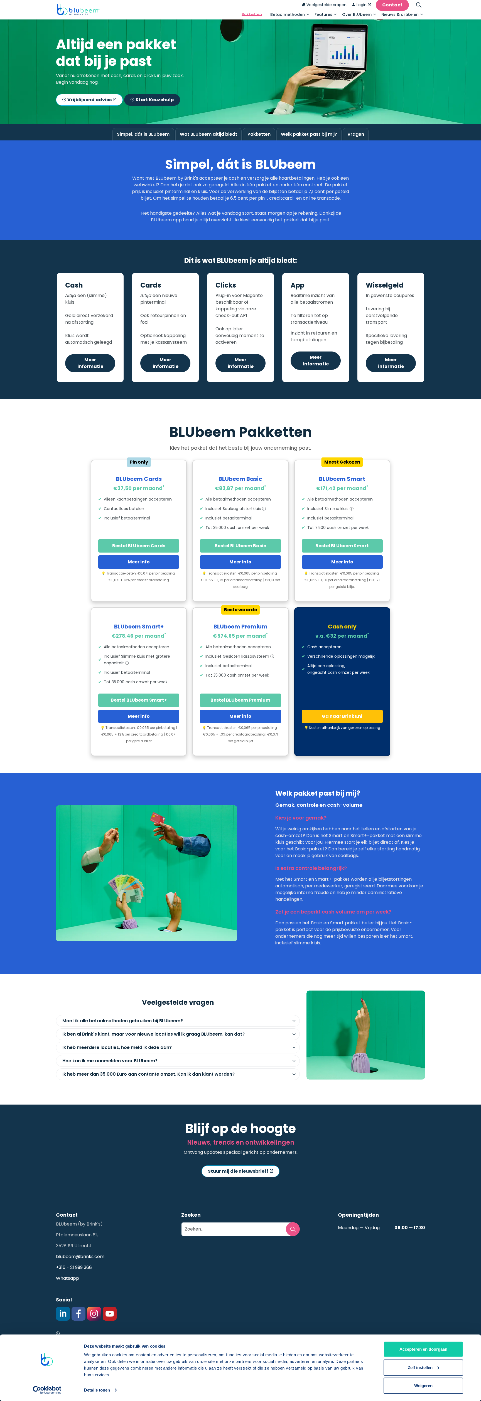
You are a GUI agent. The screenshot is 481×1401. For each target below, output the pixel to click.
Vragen (355, 134)
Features (323, 14)
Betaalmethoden (287, 14)
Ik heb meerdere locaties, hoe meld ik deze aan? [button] (117, 1047)
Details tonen (97, 1390)
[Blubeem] (78, 9)
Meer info (139, 562)
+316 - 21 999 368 (74, 1267)
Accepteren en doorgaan (423, 1349)
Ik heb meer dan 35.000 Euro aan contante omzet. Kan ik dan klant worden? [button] (148, 1074)
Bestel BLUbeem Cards (138, 546)
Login (362, 5)
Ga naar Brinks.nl (342, 716)
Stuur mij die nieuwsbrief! (238, 1171)
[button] (293, 1229)
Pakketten (252, 14)
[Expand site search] (418, 5)
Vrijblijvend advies (89, 99)
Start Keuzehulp (155, 99)
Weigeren (423, 1385)
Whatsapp (67, 1278)
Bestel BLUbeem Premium (240, 700)
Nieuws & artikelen (400, 14)
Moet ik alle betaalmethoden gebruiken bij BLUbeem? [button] (122, 1021)
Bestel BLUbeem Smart (342, 546)
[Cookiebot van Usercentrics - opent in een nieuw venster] (47, 1390)
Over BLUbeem (357, 14)
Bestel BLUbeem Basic (240, 546)
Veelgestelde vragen (326, 5)
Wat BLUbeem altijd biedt (208, 134)
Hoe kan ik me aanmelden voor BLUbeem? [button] (110, 1061)
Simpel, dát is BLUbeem (143, 134)
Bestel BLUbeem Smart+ (139, 700)
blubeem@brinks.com (80, 1256)
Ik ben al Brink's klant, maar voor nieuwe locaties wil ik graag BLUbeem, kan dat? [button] (153, 1034)
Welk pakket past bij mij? (309, 134)
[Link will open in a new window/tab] (63, 1314)
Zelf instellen (420, 1367)
